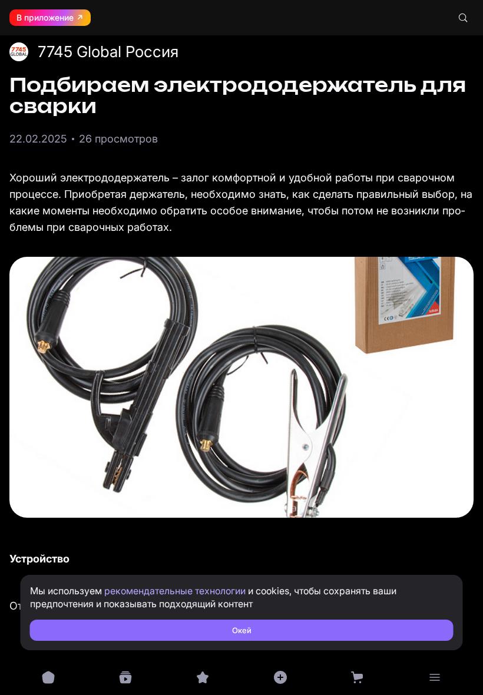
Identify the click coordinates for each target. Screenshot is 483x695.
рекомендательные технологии (175, 591)
